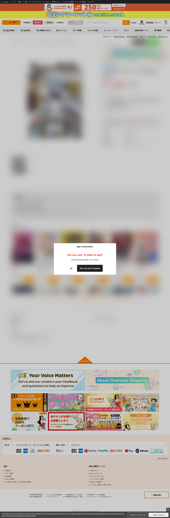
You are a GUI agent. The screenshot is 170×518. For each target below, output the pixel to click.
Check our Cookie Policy (137, 515)
